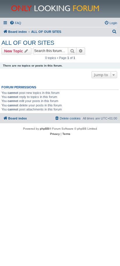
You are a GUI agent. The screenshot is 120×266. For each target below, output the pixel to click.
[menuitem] (15, 22)
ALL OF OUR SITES (27, 43)
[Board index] (63, 8)
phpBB (44, 128)
